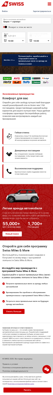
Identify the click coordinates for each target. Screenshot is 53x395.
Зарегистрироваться (42, 11)
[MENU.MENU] (49, 4)
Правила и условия (25, 64)
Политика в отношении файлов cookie (21, 384)
